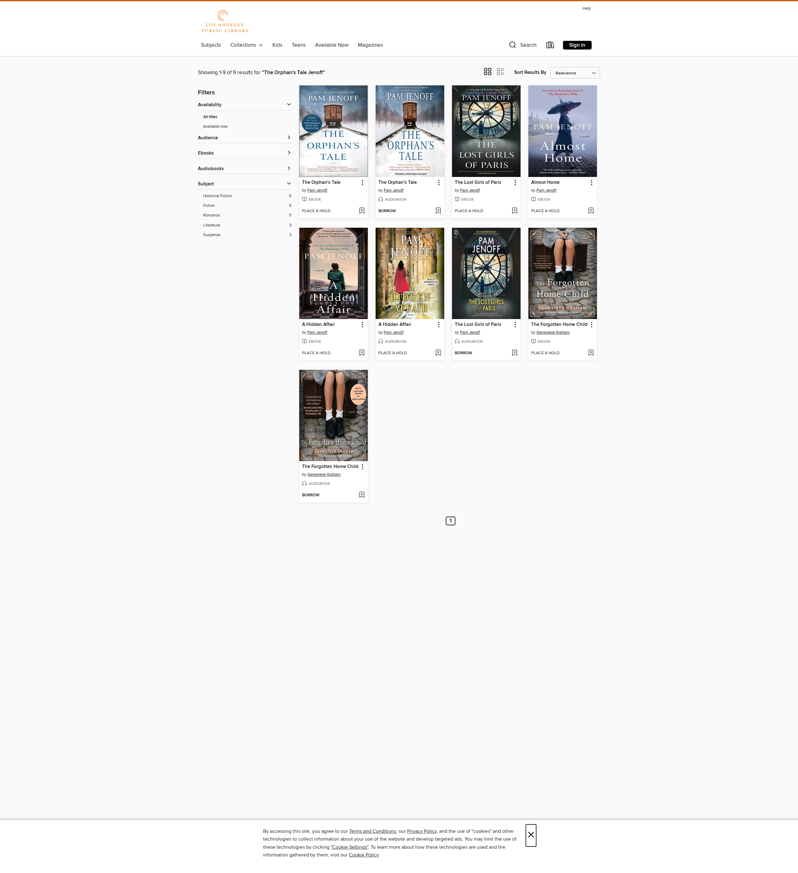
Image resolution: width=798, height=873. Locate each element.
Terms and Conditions (372, 831)
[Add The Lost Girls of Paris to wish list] (514, 211)
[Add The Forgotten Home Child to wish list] (591, 353)
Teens (299, 45)
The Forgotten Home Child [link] (559, 324)
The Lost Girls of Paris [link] (478, 182)
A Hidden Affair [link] (318, 324)
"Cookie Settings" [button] (349, 847)
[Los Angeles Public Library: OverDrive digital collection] (225, 21)
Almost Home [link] (545, 182)
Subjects (211, 45)
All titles (210, 117)
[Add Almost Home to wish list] (591, 211)
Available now (215, 126)
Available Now (332, 45)
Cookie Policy (363, 855)
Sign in (577, 45)
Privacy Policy (422, 831)
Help (587, 8)
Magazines (370, 45)
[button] (522, 46)
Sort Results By (530, 72)
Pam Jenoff (317, 190)
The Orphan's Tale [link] (321, 182)
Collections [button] (244, 45)
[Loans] (550, 46)
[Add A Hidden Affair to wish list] (362, 353)
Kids (277, 45)
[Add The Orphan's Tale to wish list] (362, 211)
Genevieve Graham (553, 332)
